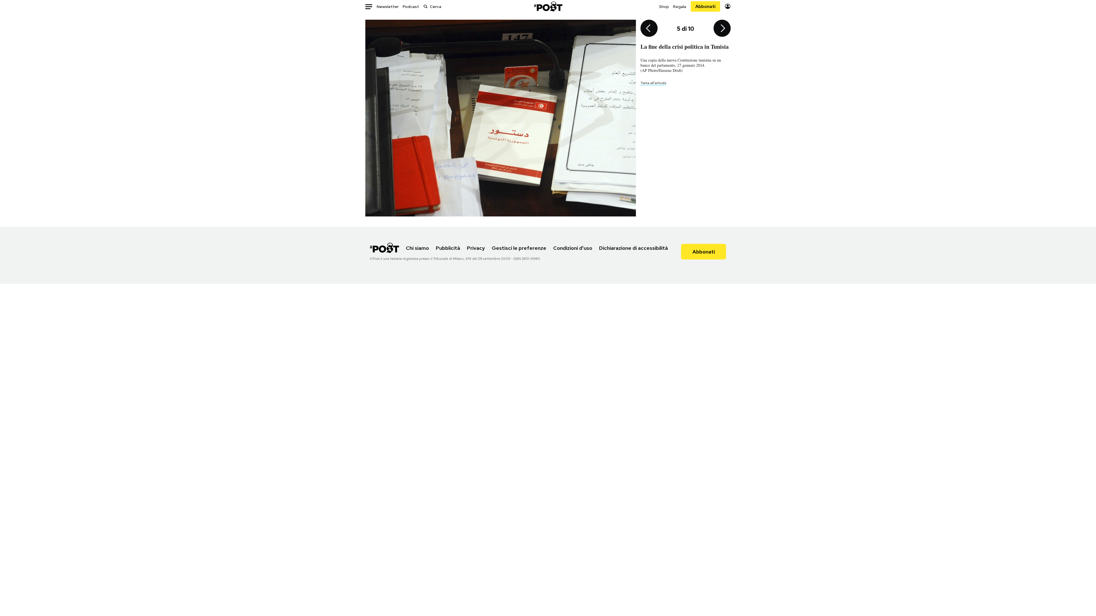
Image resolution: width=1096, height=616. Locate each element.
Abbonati (705, 6)
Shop (664, 6)
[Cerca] (426, 6)
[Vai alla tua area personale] (728, 6)
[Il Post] (548, 6)
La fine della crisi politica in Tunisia (684, 46)
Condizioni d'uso (572, 248)
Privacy (476, 248)
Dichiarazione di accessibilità (633, 248)
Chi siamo (417, 248)
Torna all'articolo (653, 83)
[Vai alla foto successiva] (722, 29)
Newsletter (388, 6)
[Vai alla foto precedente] (649, 29)
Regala (679, 6)
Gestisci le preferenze (519, 248)
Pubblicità (448, 248)
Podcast (411, 6)
